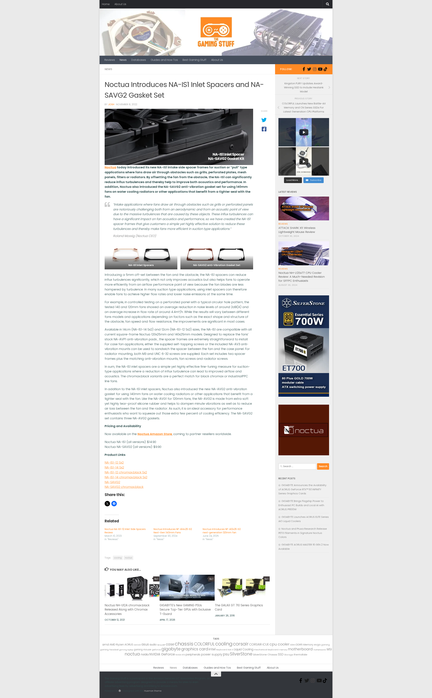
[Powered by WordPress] (120, 691)
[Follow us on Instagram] (315, 69)
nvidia (145, 654)
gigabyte (171, 649)
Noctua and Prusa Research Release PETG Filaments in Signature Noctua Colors (302, 533)
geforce (156, 649)
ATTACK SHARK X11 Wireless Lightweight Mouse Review (296, 230)
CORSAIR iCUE (259, 644)
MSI (329, 649)
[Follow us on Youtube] (320, 69)
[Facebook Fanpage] (304, 69)
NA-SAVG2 (112, 482)
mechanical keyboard (266, 649)
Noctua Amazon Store (155, 434)
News (123, 60)
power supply (211, 654)
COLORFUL (204, 644)
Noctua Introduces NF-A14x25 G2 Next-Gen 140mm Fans (173, 530)
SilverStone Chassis (265, 654)
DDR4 (292, 644)
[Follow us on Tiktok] (325, 69)
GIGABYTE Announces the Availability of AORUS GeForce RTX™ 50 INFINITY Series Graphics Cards (302, 489)
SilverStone (241, 654)
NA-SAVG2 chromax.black (124, 487)
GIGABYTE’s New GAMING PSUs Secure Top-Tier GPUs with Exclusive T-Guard (185, 609)
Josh (111, 104)
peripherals (193, 654)
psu (226, 654)
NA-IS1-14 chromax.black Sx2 (126, 477)
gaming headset (109, 649)
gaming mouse (142, 649)
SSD (281, 654)
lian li (230, 649)
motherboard (300, 649)
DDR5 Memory (304, 644)
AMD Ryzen (117, 644)
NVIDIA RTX (180, 655)
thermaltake (300, 654)
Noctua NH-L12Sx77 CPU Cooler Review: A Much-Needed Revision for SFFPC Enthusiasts (301, 277)
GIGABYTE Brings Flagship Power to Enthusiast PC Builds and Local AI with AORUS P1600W (301, 505)
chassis (184, 643)
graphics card (194, 649)
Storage (288, 654)
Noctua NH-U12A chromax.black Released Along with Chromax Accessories (127, 609)
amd (105, 644)
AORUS (129, 644)
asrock (137, 644)
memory (283, 649)
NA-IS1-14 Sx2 (114, 467)
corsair (241, 644)
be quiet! (161, 644)
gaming (325, 644)
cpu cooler (279, 644)
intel (212, 649)
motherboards (319, 650)
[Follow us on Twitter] (309, 69)
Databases (138, 60)
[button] (141, 255)
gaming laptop (126, 649)
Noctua (110, 167)
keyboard (221, 649)
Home (106, 4)
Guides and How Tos (164, 60)
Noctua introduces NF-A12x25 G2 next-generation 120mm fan (222, 530)
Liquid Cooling (243, 649)
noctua (128, 557)
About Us (120, 4)
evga (317, 644)
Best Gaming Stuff (194, 60)
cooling (118, 557)
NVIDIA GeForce (162, 654)
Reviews (109, 60)
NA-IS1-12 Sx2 (114, 462)
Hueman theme (152, 690)
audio (153, 644)
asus (145, 644)
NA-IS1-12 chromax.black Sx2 (126, 472)
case (170, 644)
